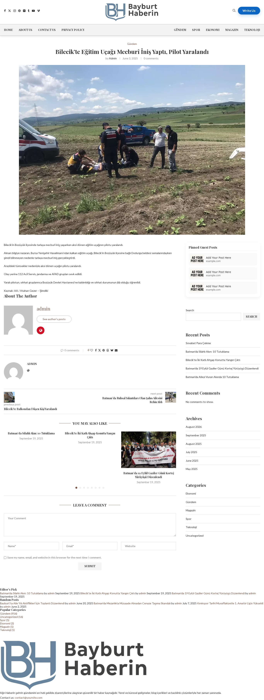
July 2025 (191, 452)
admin (113, 58)
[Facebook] (5, 10)
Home (8, 30)
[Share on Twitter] (99, 350)
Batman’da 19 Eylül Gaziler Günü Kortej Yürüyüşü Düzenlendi (148, 475)
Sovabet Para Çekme (198, 343)
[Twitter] (9, 10)
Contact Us (47, 30)
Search (190, 310)
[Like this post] (91, 350)
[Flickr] (24, 10)
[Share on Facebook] (96, 350)
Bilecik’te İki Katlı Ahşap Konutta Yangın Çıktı (90, 435)
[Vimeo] (38, 10)
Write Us (249, 10)
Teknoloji (252, 30)
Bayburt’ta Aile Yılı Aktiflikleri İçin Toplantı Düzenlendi (32, 603)
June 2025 (192, 460)
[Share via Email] (116, 350)
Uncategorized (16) (11, 616)
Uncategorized (195, 535)
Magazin (231, 30)
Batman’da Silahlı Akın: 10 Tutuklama (31, 433)
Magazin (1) (7, 626)
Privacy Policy (72, 30)
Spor (196, 30)
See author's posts (54, 319)
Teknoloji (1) (7, 630)
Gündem (180, 30)
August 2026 (194, 426)
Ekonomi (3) (7, 623)
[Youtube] (33, 10)
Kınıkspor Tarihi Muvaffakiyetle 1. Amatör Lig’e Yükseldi (230, 603)
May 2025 (192, 469)
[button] (9, 460)
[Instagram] (14, 10)
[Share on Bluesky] (112, 350)
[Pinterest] (19, 10)
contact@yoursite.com (28, 697)
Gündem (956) (8, 613)
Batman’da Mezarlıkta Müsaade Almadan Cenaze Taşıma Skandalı (132, 603)
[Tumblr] (29, 10)
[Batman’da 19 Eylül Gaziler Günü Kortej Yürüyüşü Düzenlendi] (148, 449)
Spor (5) (4, 620)
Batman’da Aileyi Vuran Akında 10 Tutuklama (212, 377)
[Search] (234, 10)
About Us (25, 30)
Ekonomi (213, 30)
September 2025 (196, 435)
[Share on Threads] (107, 350)
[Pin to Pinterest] (103, 350)
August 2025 (194, 443)
